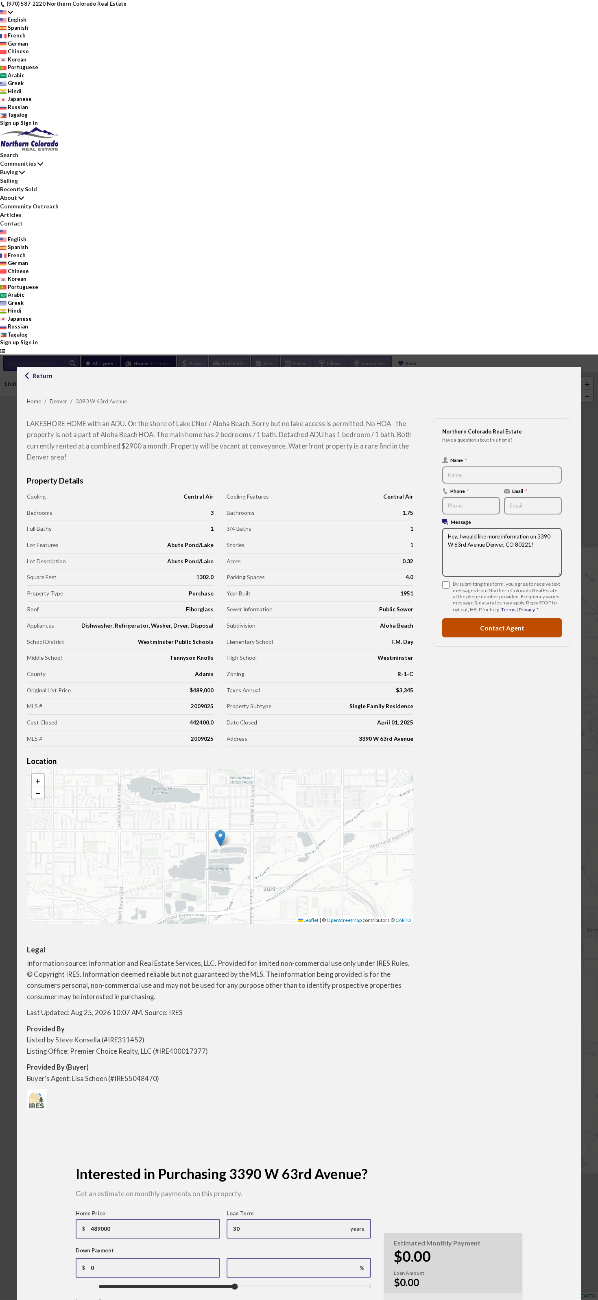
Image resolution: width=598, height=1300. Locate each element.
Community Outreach (29, 206)
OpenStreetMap (344, 920)
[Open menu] (2, 351)
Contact (11, 223)
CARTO (403, 920)
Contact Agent (502, 628)
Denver (58, 401)
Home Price (90, 1213)
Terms (508, 609)
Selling (9, 180)
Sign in (29, 123)
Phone (459, 491)
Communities (18, 163)
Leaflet (311, 920)
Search (9, 154)
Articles (11, 214)
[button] (220, 838)
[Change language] (6, 12)
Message (461, 522)
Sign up (9, 123)
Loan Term (240, 1213)
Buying (9, 172)
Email (519, 491)
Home (34, 401)
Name (458, 460)
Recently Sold (18, 189)
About (8, 197)
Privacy (527, 609)
